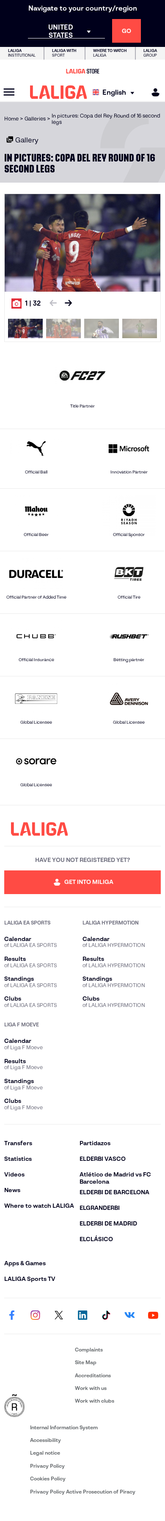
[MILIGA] (153, 92)
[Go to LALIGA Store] (82, 71)
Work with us (91, 1388)
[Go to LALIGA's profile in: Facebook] (11, 1316)
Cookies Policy (48, 1478)
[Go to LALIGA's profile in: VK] (129, 1316)
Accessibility (45, 1440)
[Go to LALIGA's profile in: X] (58, 1316)
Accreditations (93, 1375)
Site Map (85, 1362)
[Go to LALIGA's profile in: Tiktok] (106, 1316)
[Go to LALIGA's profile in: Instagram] (35, 1316)
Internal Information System (64, 1427)
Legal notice (45, 1452)
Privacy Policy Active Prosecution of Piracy (82, 1491)
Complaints (89, 1349)
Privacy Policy (47, 1466)
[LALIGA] (58, 92)
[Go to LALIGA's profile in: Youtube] (153, 1316)
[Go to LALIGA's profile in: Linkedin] (82, 1316)
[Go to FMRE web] (38, 1406)
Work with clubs (94, 1400)
